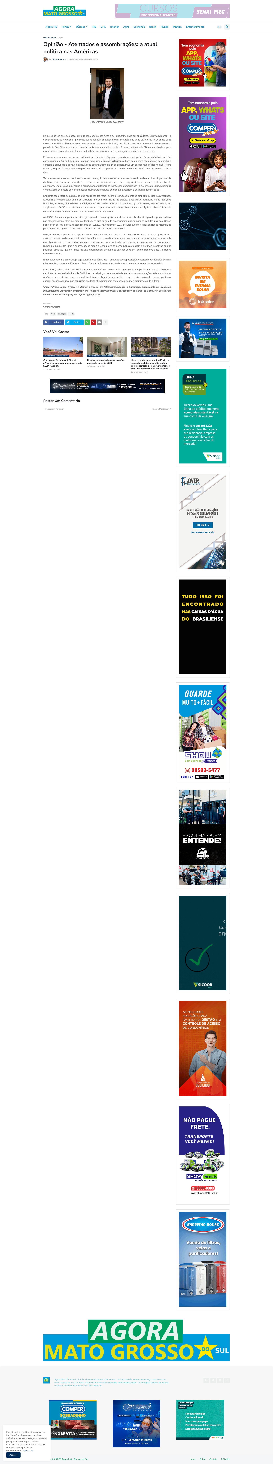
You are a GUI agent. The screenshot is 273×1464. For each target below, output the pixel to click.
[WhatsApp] (87, 322)
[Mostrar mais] (105, 322)
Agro (126, 27)
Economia (139, 27)
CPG (103, 27)
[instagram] (227, 1380)
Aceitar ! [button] (13, 1454)
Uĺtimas (80, 27)
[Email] (99, 322)
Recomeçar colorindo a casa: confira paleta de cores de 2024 (105, 362)
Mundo (165, 27)
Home (193, 1459)
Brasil (152, 27)
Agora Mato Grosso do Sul (75, 1459)
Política (177, 27)
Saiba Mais (27, 1450)
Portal (65, 27)
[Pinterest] (93, 322)
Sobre (202, 1459)
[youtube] (220, 1380)
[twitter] (213, 1380)
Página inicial (49, 38)
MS (94, 27)
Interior (114, 27)
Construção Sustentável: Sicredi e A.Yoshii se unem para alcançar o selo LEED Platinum (62, 363)
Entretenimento (195, 27)
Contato (213, 1459)
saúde (71, 314)
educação (62, 314)
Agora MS (51, 27)
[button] (219, 27)
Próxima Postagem (160, 408)
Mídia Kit (225, 1459)
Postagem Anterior (54, 408)
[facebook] (206, 1380)
